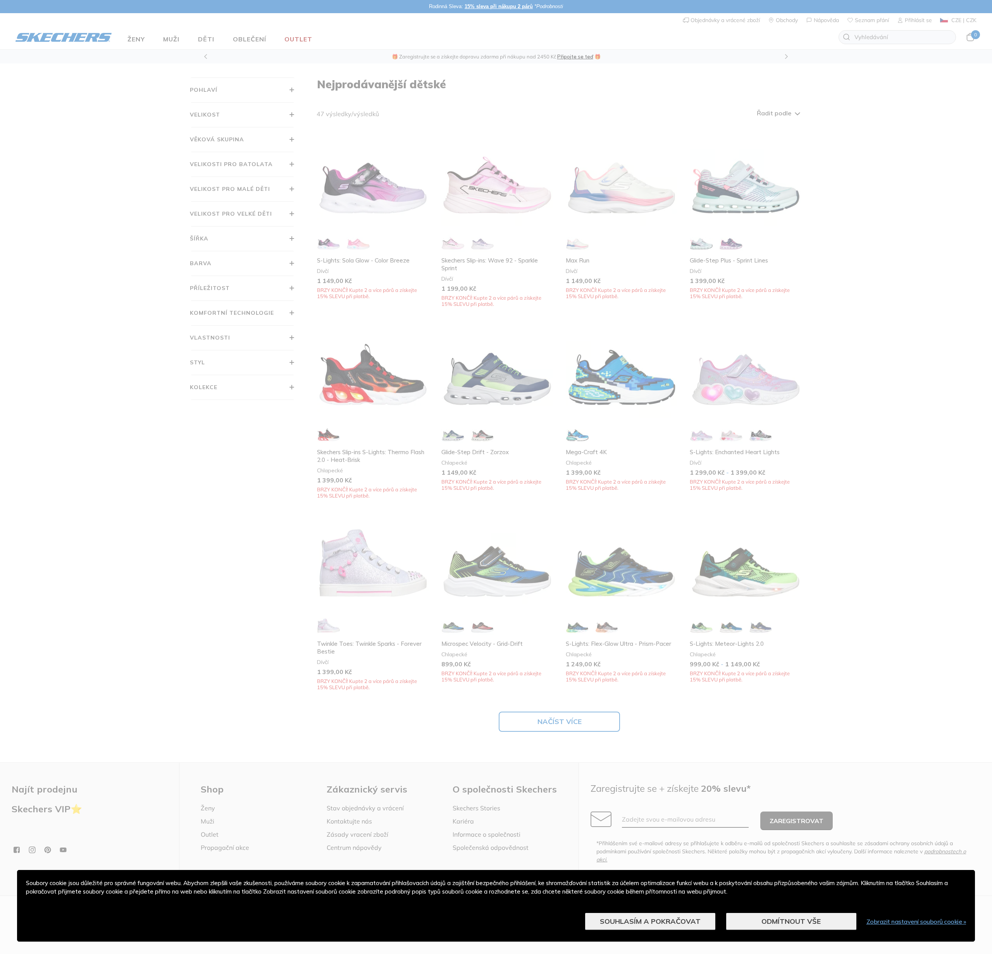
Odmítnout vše (791, 921)
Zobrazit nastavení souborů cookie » (916, 921)
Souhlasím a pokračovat (650, 921)
